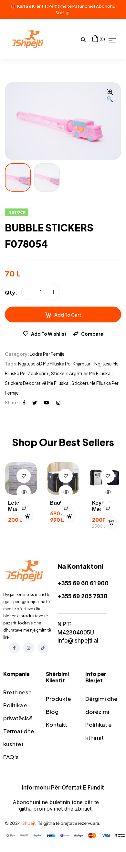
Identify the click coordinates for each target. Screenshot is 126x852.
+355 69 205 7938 (82, 596)
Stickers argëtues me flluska (80, 373)
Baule (57, 502)
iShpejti (29, 823)
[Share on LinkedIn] (58, 402)
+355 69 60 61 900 (83, 583)
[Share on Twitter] (34, 402)
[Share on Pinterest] (46, 402)
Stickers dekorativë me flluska (36, 383)
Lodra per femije (47, 354)
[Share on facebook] (24, 402)
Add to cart (67, 315)
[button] (110, 96)
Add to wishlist (49, 333)
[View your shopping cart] (95, 38)
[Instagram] (28, 647)
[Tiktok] (42, 647)
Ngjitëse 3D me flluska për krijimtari (54, 363)
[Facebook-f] (14, 647)
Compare (92, 333)
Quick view (23, 492)
